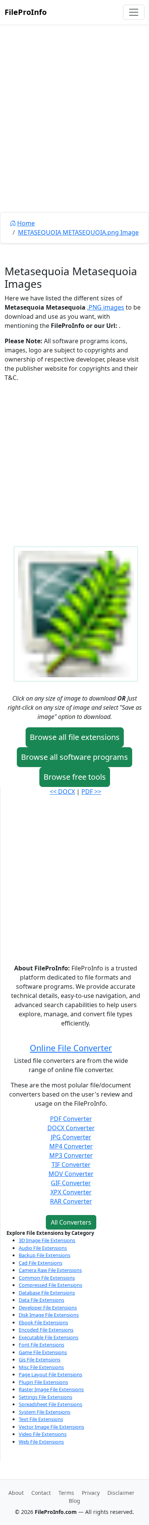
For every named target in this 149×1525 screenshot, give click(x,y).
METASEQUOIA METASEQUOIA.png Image (78, 232)
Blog (74, 1500)
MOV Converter (71, 1174)
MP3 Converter (71, 1155)
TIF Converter (71, 1164)
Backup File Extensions (44, 1255)
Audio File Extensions (43, 1247)
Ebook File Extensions (43, 1322)
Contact (41, 1492)
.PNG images (105, 307)
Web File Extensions (41, 1441)
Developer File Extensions (48, 1307)
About (16, 1492)
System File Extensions (44, 1411)
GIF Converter (71, 1183)
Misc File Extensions (41, 1367)
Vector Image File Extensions (51, 1426)
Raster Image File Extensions (51, 1389)
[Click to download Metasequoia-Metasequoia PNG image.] (75, 613)
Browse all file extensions (75, 737)
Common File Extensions (47, 1277)
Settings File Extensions (45, 1397)
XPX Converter (71, 1192)
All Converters (71, 1222)
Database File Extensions (47, 1292)
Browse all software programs (74, 757)
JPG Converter (71, 1137)
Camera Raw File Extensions (50, 1270)
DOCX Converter (71, 1128)
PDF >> (91, 791)
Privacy (91, 1492)
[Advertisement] (74, 135)
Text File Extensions (41, 1419)
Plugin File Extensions (43, 1382)
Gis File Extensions (39, 1359)
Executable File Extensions (48, 1337)
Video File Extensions (42, 1434)
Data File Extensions (41, 1299)
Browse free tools (75, 777)
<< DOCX (62, 791)
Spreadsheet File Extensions (50, 1404)
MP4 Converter (71, 1146)
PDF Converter (71, 1119)
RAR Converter (71, 1201)
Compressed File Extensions (50, 1285)
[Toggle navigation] (133, 12)
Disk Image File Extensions (49, 1314)
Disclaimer (120, 1492)
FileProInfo (26, 12)
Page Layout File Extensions (50, 1374)
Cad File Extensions (40, 1262)
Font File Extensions (41, 1344)
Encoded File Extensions (46, 1329)
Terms (66, 1492)
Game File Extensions (43, 1352)
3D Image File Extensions (47, 1240)
